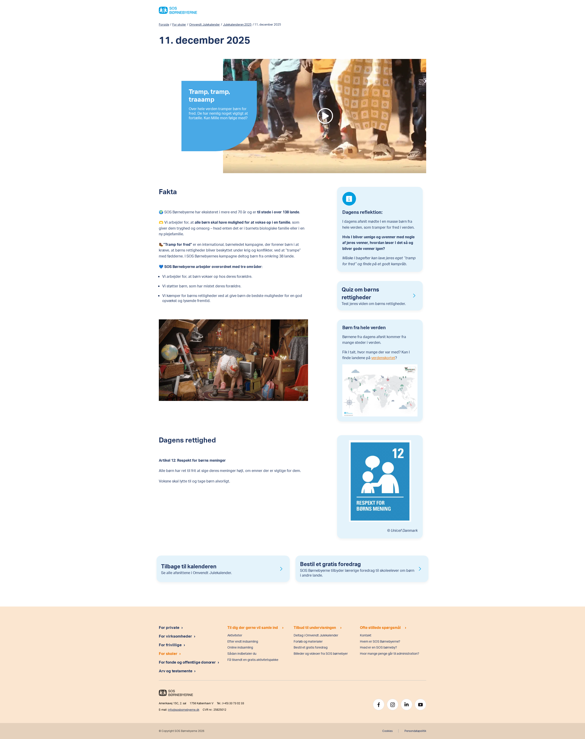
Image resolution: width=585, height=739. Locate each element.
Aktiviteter (234, 635)
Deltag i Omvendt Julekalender (316, 635)
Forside (164, 24)
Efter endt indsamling (242, 641)
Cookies (387, 731)
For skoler (179, 24)
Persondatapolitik (415, 731)
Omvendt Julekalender (204, 24)
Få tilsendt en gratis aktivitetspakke (252, 660)
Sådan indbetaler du (241, 653)
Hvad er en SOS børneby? (378, 647)
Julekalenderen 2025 (237, 24)
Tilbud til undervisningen (315, 627)
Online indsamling (240, 647)
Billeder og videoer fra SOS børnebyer (321, 653)
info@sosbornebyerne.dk (183, 709)
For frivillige (170, 644)
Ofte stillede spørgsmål (380, 627)
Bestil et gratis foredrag (310, 647)
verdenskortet (383, 357)
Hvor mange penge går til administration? (389, 653)
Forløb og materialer (308, 641)
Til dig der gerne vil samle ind (252, 627)
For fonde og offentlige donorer (188, 662)
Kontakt (365, 635)
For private (169, 627)
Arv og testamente (176, 670)
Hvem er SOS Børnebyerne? (380, 641)
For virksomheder (175, 635)
